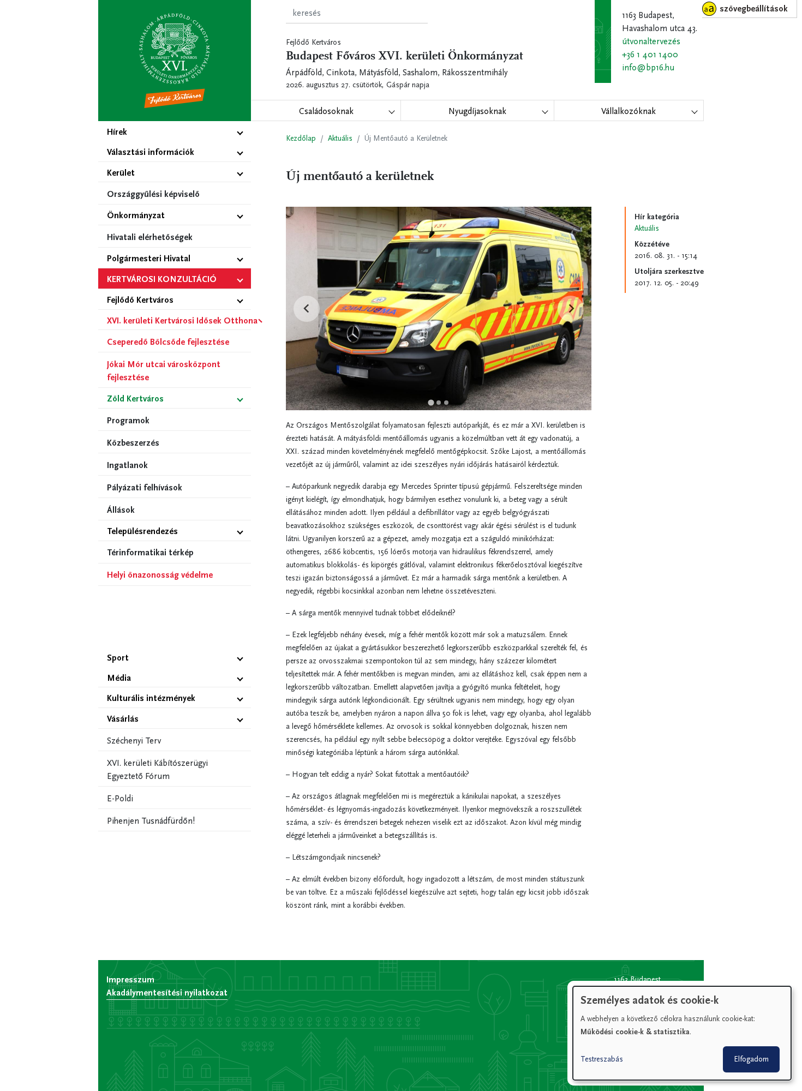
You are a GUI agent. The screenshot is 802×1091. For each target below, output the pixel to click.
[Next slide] (571, 309)
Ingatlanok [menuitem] (127, 465)
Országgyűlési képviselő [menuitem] (153, 194)
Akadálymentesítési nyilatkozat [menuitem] (167, 992)
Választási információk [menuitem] (150, 152)
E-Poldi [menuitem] (120, 798)
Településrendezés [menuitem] (142, 531)
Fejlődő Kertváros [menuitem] (140, 300)
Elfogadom (751, 1059)
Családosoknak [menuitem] (326, 111)
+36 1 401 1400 (650, 54)
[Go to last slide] (307, 309)
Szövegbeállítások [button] (754, 8)
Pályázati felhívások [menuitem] (144, 487)
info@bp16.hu (648, 67)
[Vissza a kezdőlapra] (174, 60)
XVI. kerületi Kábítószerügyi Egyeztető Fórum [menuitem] (157, 769)
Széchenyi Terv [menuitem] (134, 740)
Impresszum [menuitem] (130, 979)
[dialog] (682, 1033)
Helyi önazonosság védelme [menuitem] (160, 575)
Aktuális (340, 138)
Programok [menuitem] (128, 420)
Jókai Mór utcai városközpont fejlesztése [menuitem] (163, 370)
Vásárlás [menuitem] (123, 719)
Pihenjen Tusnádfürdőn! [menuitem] (151, 821)
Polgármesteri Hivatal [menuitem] (148, 258)
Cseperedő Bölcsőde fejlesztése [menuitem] (168, 342)
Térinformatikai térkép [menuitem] (150, 552)
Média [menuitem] (119, 678)
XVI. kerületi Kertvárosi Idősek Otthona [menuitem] (179, 320)
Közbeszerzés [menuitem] (133, 442)
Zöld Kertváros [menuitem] (135, 398)
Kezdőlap (301, 138)
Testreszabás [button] (601, 1059)
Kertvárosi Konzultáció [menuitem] (162, 279)
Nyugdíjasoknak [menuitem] (477, 111)
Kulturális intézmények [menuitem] (151, 698)
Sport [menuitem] (118, 657)
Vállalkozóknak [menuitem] (628, 111)
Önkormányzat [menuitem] (136, 215)
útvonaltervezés (651, 41)
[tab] (431, 403)
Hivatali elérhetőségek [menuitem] (150, 237)
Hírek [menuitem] (117, 132)
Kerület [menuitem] (121, 172)
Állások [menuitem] (121, 510)
